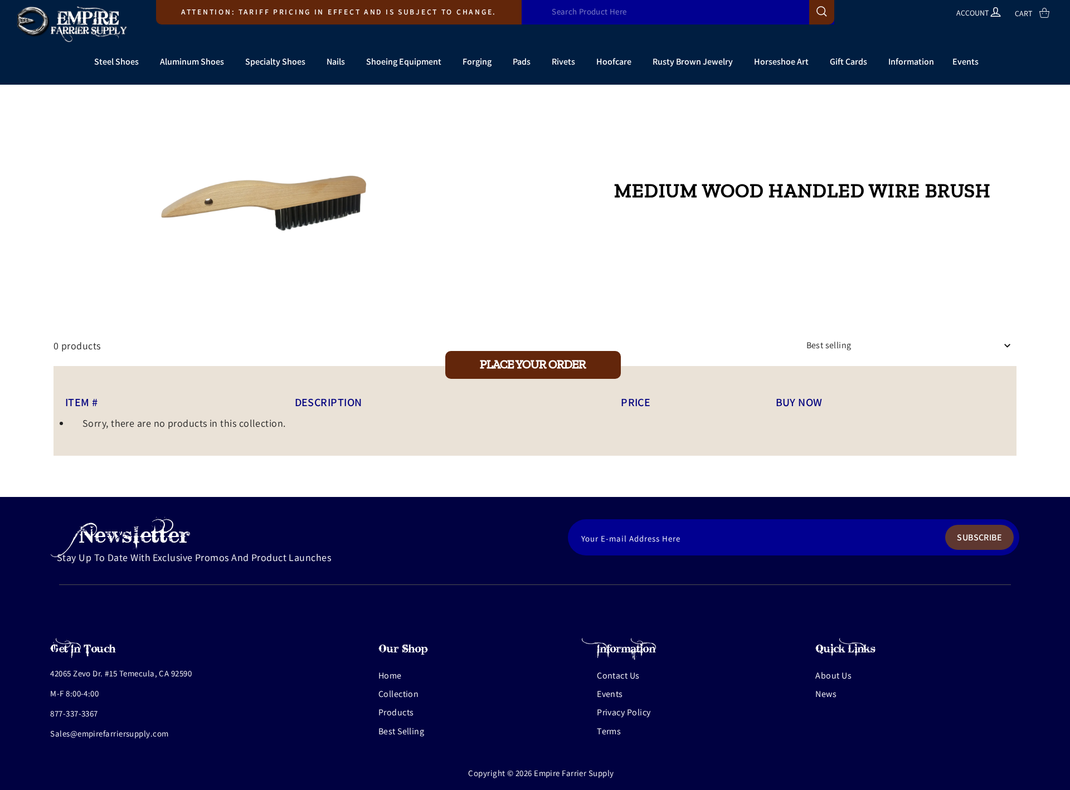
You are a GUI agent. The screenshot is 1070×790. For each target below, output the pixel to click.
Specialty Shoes (275, 61)
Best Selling (401, 731)
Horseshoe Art (781, 61)
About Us (833, 675)
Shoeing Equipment (403, 61)
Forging (477, 61)
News (825, 694)
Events (965, 61)
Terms (609, 731)
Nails (336, 61)
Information (911, 61)
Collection (398, 694)
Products (396, 712)
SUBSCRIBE (979, 537)
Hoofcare (613, 61)
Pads (522, 61)
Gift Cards (848, 61)
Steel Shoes (116, 61)
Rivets (563, 61)
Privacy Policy (623, 712)
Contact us (618, 675)
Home (390, 675)
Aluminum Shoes (192, 61)
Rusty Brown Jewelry (693, 61)
